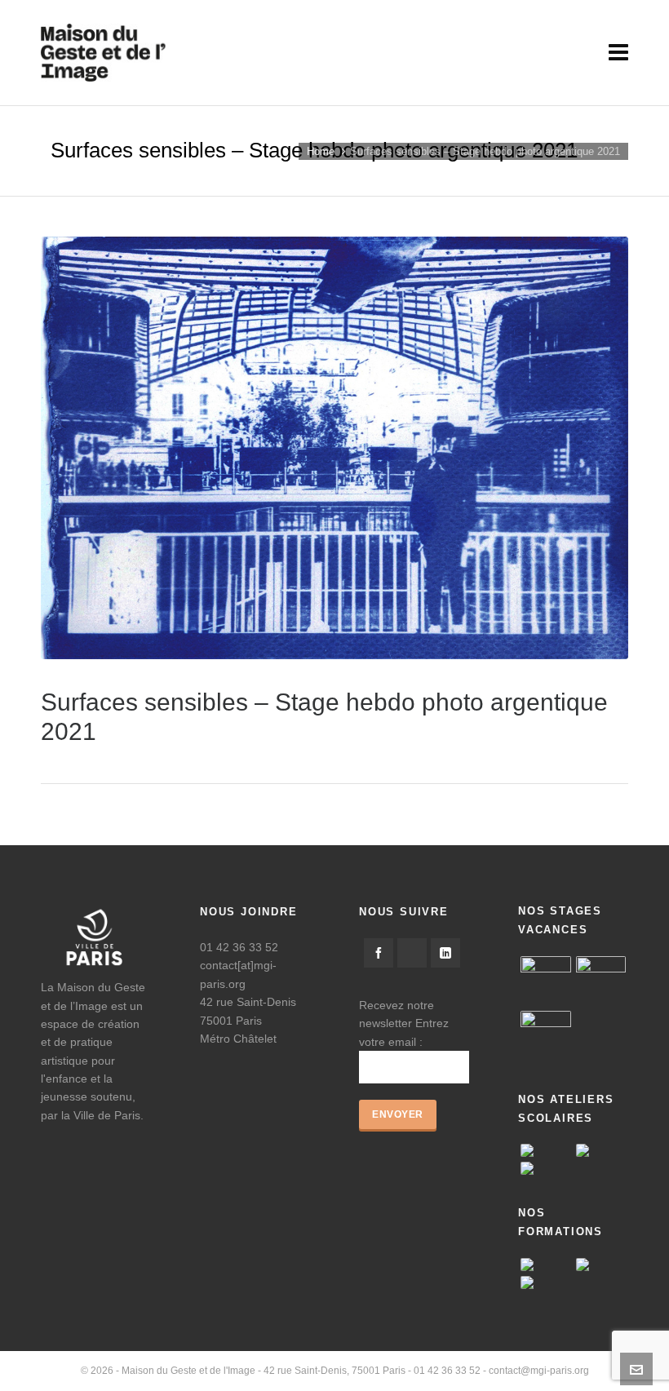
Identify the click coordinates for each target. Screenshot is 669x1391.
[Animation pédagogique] (601, 1264)
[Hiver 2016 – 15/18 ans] (546, 981)
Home (320, 151)
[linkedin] (445, 953)
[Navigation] (618, 53)
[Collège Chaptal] (601, 1150)
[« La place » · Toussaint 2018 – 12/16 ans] (546, 1036)
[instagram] (412, 953)
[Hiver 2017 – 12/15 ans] (601, 981)
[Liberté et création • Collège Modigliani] (546, 1168)
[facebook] (378, 953)
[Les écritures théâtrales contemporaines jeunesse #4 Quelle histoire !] (546, 1282)
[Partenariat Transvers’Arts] (546, 1264)
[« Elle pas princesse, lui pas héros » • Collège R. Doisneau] (546, 1150)
